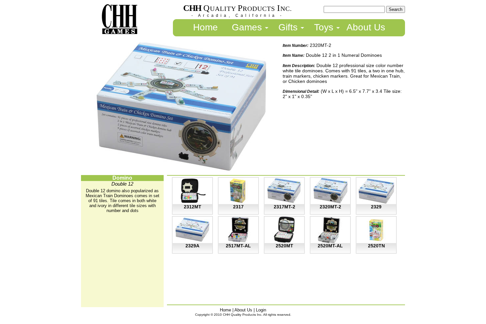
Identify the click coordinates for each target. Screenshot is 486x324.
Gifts (288, 27)
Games (247, 27)
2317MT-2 (284, 206)
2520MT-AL (330, 245)
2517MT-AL (238, 245)
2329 (376, 206)
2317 (238, 206)
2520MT (284, 245)
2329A (192, 245)
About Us (365, 27)
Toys (323, 27)
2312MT (192, 206)
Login (261, 309)
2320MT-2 (330, 206)
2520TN (376, 245)
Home (205, 27)
